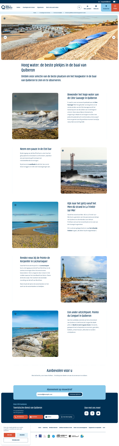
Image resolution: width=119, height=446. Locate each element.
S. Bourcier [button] (15, 205)
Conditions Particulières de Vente (65, 428)
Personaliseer (16, 440)
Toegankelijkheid (104, 2)
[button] (5, 37)
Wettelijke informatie (53, 428)
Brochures (34, 417)
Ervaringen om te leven (29, 7)
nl (114, 1)
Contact (49, 417)
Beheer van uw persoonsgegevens (80, 428)
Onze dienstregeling (67, 417)
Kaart (104, 428)
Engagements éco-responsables (95, 428)
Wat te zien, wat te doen (52, 7)
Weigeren (22, 435)
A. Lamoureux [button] (4, 18)
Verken (18, 7)
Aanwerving (45, 428)
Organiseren (40, 7)
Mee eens (9, 435)
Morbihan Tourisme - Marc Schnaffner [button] (63, 150)
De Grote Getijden (58, 12)
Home (35, 12)
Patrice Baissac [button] (15, 96)
